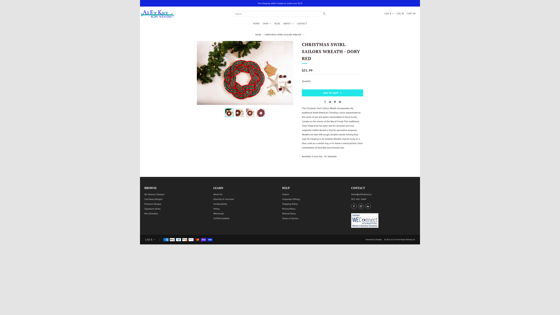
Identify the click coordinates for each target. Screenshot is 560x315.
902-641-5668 (358, 199)
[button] (229, 112)
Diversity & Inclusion (223, 199)
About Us (217, 194)
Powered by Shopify (374, 239)
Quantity (306, 81)
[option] (245, 73)
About (287, 23)
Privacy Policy (288, 208)
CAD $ (388, 13)
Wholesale (218, 213)
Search (285, 194)
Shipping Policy (290, 203)
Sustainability (220, 203)
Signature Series (152, 208)
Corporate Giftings (291, 199)
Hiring (216, 208)
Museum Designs (152, 203)
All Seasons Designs (154, 194)
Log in (400, 13)
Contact (302, 23)
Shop (266, 23)
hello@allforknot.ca (361, 194)
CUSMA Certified (221, 218)
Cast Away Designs (153, 199)
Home (256, 23)
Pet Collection (151, 213)
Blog (277, 23)
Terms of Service (290, 218)
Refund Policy (289, 213)
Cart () (411, 13)
